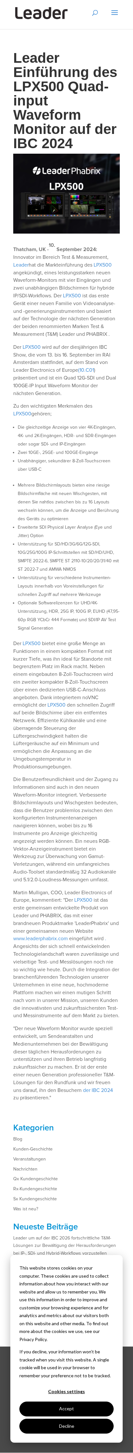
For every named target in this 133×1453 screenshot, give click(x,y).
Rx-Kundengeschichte (35, 1189)
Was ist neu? (25, 1209)
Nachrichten (25, 1169)
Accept (66, 1408)
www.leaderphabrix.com (40, 938)
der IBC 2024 (98, 1090)
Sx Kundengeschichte (35, 1199)
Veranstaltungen (29, 1159)
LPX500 (103, 265)
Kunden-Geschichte (33, 1149)
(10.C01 (86, 370)
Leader (21, 265)
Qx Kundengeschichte (35, 1179)
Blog (17, 1139)
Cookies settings (66, 1391)
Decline (66, 1426)
